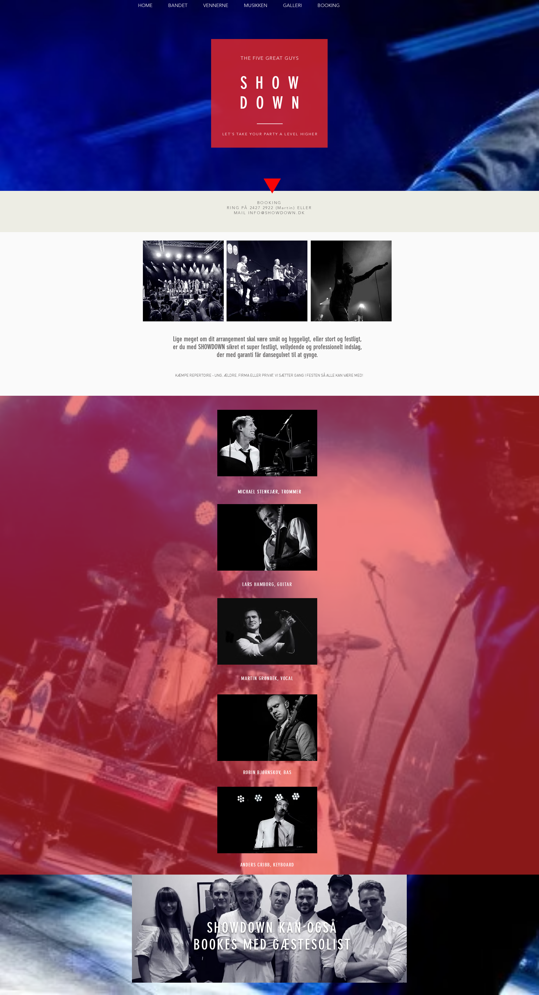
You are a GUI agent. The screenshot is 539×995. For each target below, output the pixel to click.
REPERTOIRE (200, 375)
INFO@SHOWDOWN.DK (276, 212)
